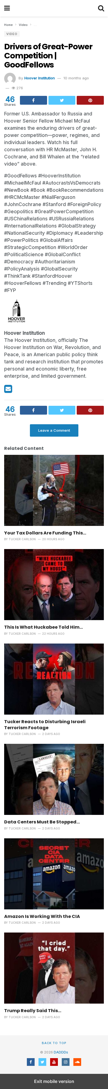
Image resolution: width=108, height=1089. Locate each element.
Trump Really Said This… (32, 1010)
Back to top (54, 1043)
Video (11, 34)
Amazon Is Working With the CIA (42, 916)
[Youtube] (35, 390)
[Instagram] (66, 1062)
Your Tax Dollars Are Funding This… (45, 533)
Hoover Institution (39, 78)
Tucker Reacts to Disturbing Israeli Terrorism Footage (45, 724)
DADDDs (61, 1052)
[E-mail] (9, 390)
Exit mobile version (54, 1081)
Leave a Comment (54, 430)
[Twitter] (26, 390)
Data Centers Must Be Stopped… (42, 822)
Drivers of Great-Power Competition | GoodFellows (48, 55)
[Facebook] (18, 390)
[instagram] (43, 390)
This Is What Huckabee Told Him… (43, 627)
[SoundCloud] (77, 1062)
